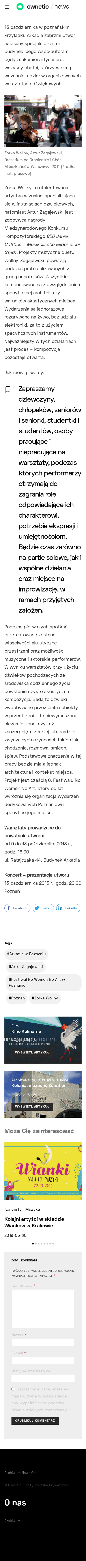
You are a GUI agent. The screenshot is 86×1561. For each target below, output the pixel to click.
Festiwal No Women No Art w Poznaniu (37, 982)
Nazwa (18, 1335)
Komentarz (22, 1286)
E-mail (18, 1353)
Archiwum (12, 1521)
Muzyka (32, 1210)
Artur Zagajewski (27, 967)
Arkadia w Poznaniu (27, 954)
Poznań (18, 998)
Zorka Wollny (46, 998)
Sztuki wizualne (54, 1080)
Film (15, 1026)
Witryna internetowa (30, 1371)
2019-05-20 (15, 1236)
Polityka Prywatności (52, 1485)
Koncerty (13, 1210)
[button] (33, 1243)
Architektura (23, 1080)
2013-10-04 (26, 1040)
